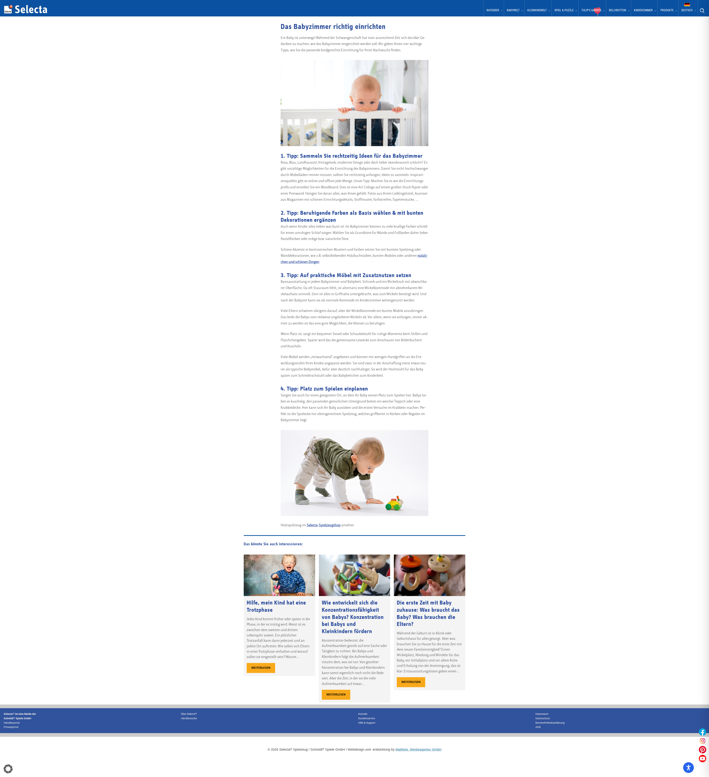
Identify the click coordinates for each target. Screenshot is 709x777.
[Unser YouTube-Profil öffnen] (702, 758)
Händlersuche (189, 718)
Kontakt (362, 713)
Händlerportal (12, 722)
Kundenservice (366, 718)
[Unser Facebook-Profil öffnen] (702, 732)
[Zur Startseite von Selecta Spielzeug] (26, 12)
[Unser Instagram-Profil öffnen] (702, 741)
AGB (538, 727)
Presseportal (11, 727)
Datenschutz (542, 718)
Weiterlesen (260, 667)
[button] (8, 769)
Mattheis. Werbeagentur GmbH (418, 749)
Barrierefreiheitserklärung (550, 722)
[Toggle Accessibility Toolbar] (688, 767)
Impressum (541, 713)
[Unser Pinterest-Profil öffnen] (702, 749)
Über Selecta (189, 713)
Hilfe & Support (366, 722)
